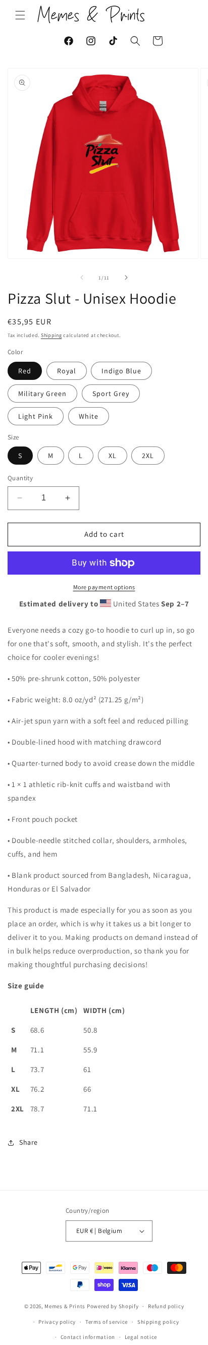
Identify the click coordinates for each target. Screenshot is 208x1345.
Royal (66, 370)
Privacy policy (57, 1321)
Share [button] (28, 1142)
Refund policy (166, 1306)
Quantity (20, 478)
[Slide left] (82, 277)
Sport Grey (110, 393)
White (88, 416)
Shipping (51, 335)
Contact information (88, 1336)
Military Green (42, 393)
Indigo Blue (121, 370)
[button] (20, 15)
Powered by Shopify (113, 1306)
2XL (148, 455)
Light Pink (35, 416)
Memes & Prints (64, 1306)
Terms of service (106, 1321)
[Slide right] (126, 277)
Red (24, 370)
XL (113, 455)
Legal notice (141, 1336)
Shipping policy (158, 1321)
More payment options (104, 587)
